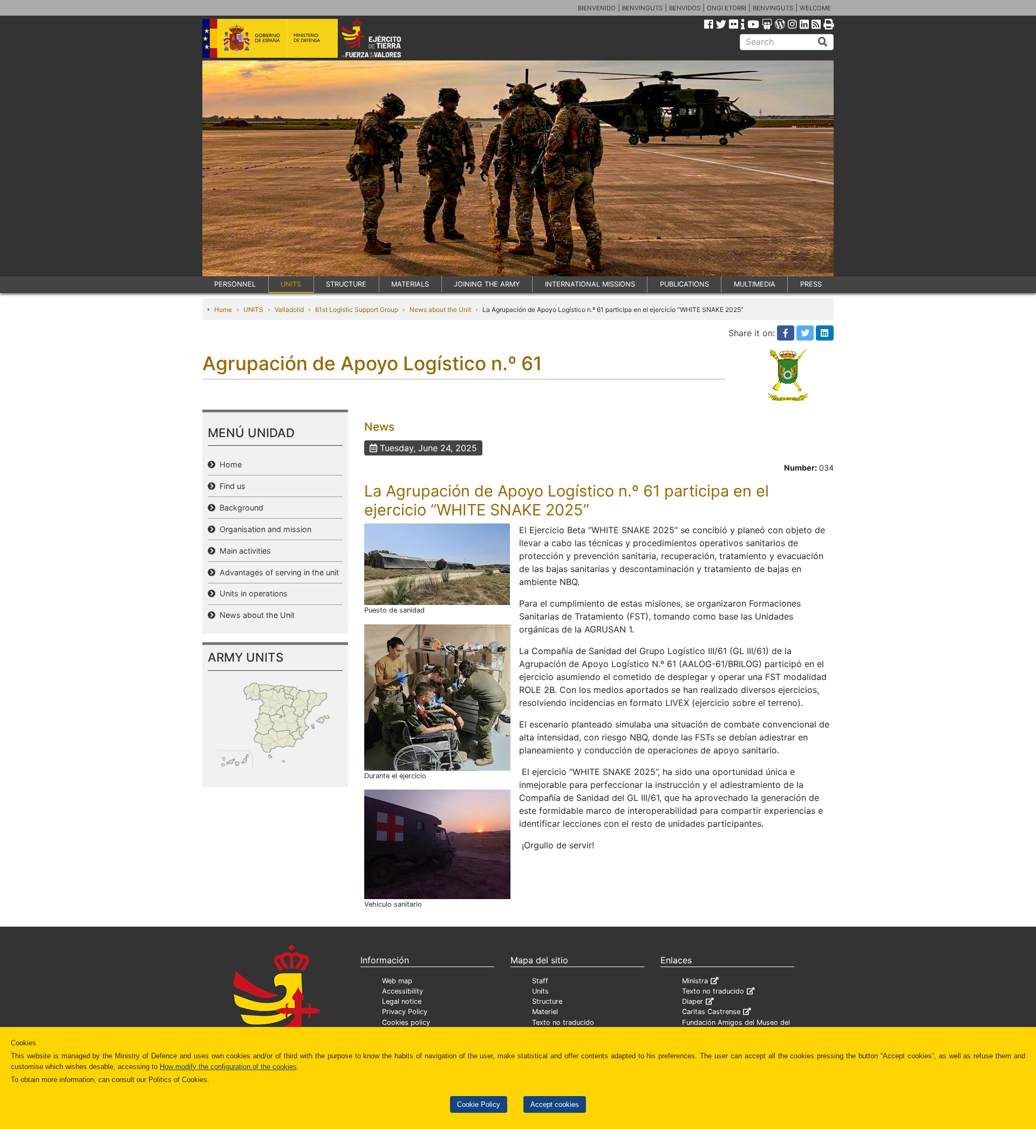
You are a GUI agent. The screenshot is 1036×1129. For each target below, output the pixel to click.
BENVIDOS (684, 8)
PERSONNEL (235, 284)
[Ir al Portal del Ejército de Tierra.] (383, 37)
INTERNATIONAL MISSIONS (590, 284)
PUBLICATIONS (684, 284)
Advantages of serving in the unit (277, 572)
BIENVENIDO (597, 8)
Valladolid (289, 309)
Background (239, 507)
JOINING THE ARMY (487, 284)
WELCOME (815, 8)
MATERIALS (410, 284)
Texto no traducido (563, 1022)
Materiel (545, 1012)
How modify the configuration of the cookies (228, 1067)
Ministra (695, 981)
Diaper (692, 1001)
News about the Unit (440, 309)
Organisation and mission (263, 529)
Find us (230, 486)
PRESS (811, 284)
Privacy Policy (404, 1012)
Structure (547, 1001)
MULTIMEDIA (754, 284)
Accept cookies (554, 1104)
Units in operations (251, 593)
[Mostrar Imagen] (437, 563)
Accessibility (402, 991)
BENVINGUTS (642, 8)
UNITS (291, 284)
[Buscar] (823, 42)
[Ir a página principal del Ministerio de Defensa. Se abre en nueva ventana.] (270, 37)
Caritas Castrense (711, 1012)
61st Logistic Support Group (356, 309)
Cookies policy (406, 1022)
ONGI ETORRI (726, 8)
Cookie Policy (478, 1104)
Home (223, 309)
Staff (540, 981)
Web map (397, 981)
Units (540, 991)
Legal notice (401, 1001)
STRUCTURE (346, 284)
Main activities (243, 550)
